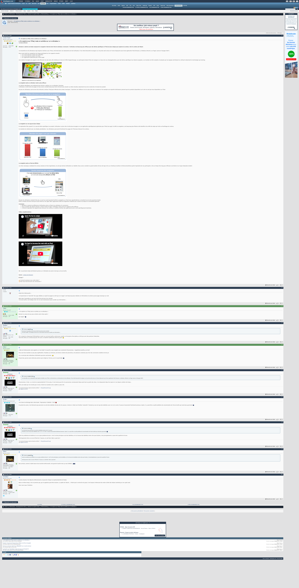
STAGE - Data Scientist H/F (127, 527)
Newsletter (48, 1)
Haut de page (279, 558)
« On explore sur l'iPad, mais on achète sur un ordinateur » (26, 21)
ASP (127, 5)
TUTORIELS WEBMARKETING (141, 7)
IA (26, 3)
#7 (282, 396)
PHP (154, 5)
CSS (130, 5)
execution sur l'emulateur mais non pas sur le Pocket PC (16, 549)
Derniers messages (4, 10)
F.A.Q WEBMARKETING (154, 7)
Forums (21, 1)
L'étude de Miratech (28, 275)
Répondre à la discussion (10, 18)
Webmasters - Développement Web (17, 14)
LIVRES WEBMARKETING (166, 7)
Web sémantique (170, 5)
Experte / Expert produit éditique (129, 532)
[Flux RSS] (294, 7)
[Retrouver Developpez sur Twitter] (296, 7)
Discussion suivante (149, 511)
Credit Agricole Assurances (131, 528)
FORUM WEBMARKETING (128, 7)
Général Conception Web (33, 14)
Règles (36, 10)
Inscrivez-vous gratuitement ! (30, 9)
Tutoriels (27, 1)
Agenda (28, 10)
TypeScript (162, 5)
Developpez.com (273, 558)
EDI (47, 3)
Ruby (158, 5)
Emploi (56, 1)
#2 (282, 287)
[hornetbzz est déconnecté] (10, 486)
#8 (282, 422)
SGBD (59, 3)
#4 (282, 322)
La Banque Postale (128, 533)
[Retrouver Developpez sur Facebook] (297, 7)
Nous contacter (266, 558)
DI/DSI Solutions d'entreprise (14, 3)
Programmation (53, 3)
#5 (282, 344)
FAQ (33, 1)
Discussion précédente (137, 511)
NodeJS (150, 5)
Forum (6, 14)
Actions (11, 10)
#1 (282, 35)
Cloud (23, 3)
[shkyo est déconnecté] (10, 355)
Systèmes (73, 3)
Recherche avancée (294, 10)
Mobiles (68, 3)
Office (63, 3)
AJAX (119, 5)
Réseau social (18, 10)
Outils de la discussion (270, 33)
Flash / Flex (138, 5)
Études (61, 1)
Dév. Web (43, 3)
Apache (123, 5)
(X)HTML (185, 5)
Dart (134, 5)
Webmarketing (178, 5)
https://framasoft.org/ (46, 388)
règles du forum (24, 389)
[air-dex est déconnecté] (10, 408)
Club (71, 1)
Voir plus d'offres (160, 535)
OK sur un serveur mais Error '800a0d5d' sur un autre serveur (17, 546)
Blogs (37, 1)
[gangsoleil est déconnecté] (10, 383)
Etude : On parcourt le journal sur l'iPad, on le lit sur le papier (17, 543)
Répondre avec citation (271, 285)
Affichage (279, 33)
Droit (66, 1)
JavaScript (145, 5)
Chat (42, 1)
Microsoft (34, 3)
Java (39, 3)
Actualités (39, 504)
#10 (282, 474)
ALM (30, 3)
